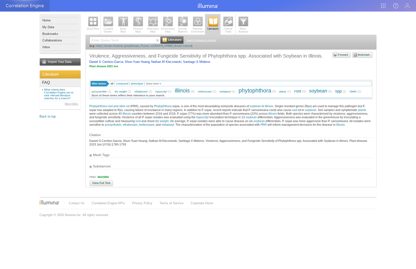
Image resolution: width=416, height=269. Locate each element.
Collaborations (52, 40)
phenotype (137, 83)
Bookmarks (50, 34)
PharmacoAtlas (153, 30)
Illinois (269, 106)
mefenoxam (205, 91)
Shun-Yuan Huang (137, 62)
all (111, 83)
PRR (263, 124)
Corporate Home (202, 203)
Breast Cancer (182, 45)
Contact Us (76, 203)
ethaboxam (141, 91)
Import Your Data (60, 62)
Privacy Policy (142, 203)
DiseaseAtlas (138, 30)
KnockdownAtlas (168, 30)
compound (122, 83)
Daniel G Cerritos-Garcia (106, 62)
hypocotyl (161, 91)
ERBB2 (168, 45)
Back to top (47, 116)
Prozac (145, 45)
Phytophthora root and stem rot (109, 106)
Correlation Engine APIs (108, 203)
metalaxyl (225, 91)
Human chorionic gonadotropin (121, 45)
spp (338, 91)
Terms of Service (171, 203)
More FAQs (71, 103)
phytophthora (255, 90)
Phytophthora (163, 106)
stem (353, 91)
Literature (51, 74)
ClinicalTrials (228, 30)
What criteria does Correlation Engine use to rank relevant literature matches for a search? (58, 94)
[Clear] (157, 40)
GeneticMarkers (183, 30)
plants (282, 91)
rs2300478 (156, 45)
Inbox (46, 47)
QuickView (93, 28)
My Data (48, 27)
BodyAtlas (123, 30)
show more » (153, 83)
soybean (318, 90)
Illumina (49, 202)
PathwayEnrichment (197, 30)
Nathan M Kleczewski (166, 62)
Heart (99, 45)
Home (46, 20)
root (297, 91)
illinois (182, 90)
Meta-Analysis (243, 30)
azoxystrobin (99, 91)
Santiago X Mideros (196, 62)
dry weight (121, 91)
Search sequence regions (201, 40)
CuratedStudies (108, 30)
